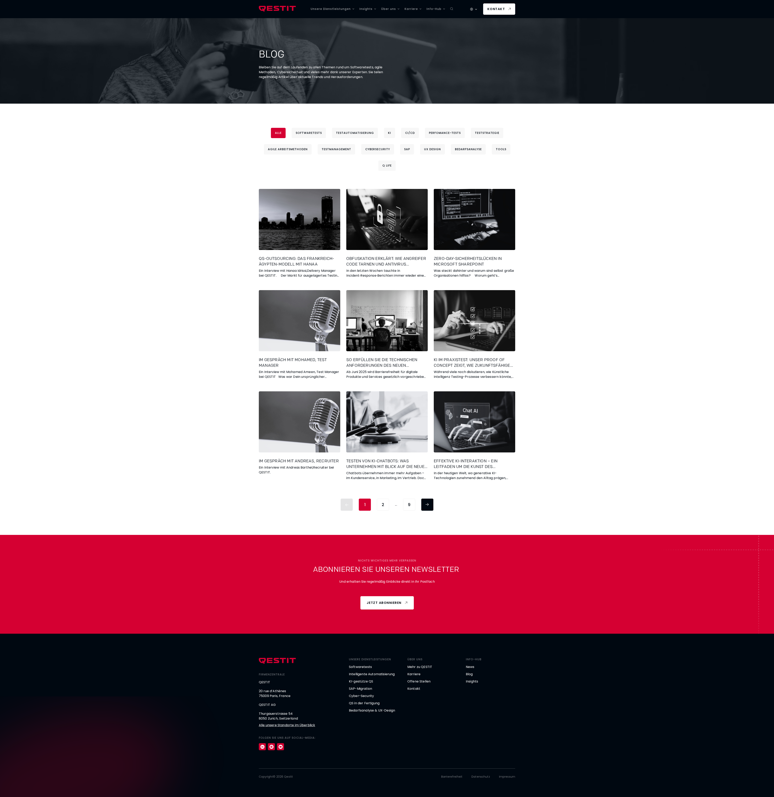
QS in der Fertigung (364, 703)
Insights (365, 9)
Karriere (411, 9)
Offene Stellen (419, 681)
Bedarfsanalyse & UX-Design (372, 710)
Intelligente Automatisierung (372, 674)
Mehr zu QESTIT (419, 667)
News (470, 667)
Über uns (388, 9)
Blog (469, 674)
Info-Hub (434, 9)
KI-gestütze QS (361, 681)
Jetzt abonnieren (384, 602)
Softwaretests (360, 667)
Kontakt (496, 9)
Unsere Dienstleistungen (331, 9)
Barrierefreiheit (451, 777)
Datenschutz (480, 777)
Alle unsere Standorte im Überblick (287, 725)
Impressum (507, 777)
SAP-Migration (360, 689)
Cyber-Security (361, 696)
